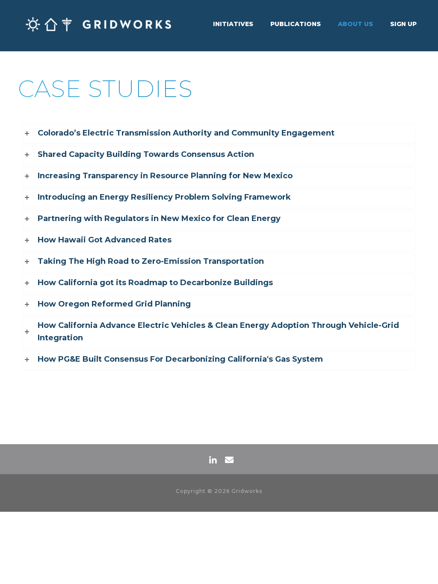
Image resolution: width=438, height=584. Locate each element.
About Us (355, 24)
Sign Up (403, 24)
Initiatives (233, 24)
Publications (295, 24)
